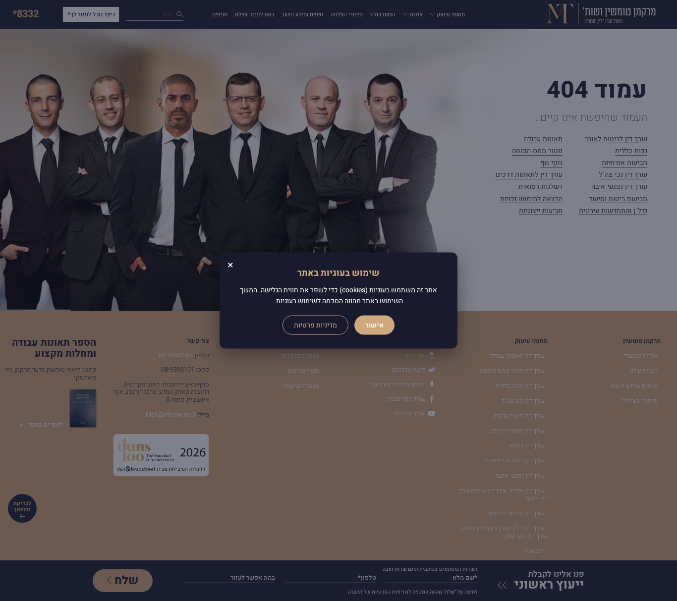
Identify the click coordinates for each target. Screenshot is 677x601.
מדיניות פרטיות (315, 325)
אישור (374, 325)
